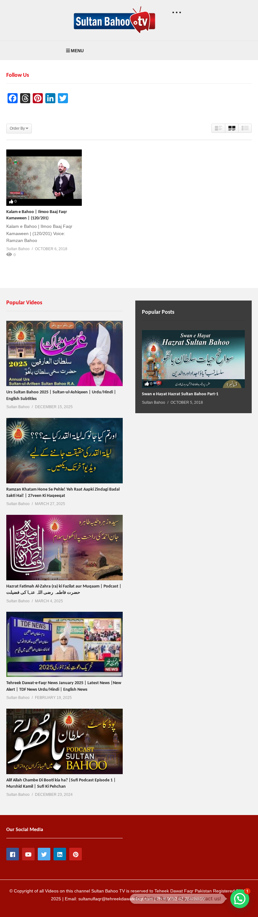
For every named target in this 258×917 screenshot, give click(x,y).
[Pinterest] (75, 854)
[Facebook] (12, 854)
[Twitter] (44, 854)
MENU (77, 50)
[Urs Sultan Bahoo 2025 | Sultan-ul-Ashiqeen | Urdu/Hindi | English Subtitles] (64, 353)
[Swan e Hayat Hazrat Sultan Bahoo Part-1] (193, 359)
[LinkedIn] (59, 854)
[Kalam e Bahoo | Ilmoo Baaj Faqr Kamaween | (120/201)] (44, 177)
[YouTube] (28, 854)
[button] (239, 898)
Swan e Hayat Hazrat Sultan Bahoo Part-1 (180, 394)
